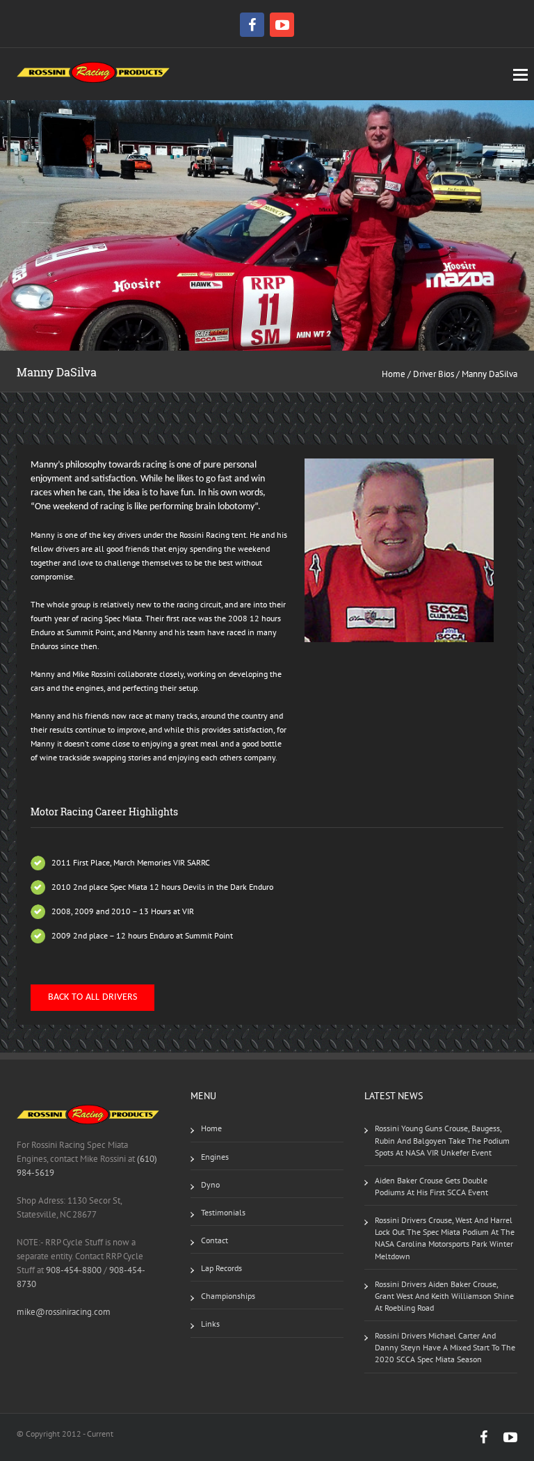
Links (210, 1323)
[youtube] (282, 25)
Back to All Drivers (92, 997)
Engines (215, 1156)
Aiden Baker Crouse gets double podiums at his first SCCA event (431, 1186)
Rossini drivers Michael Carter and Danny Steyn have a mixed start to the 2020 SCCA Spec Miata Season (445, 1347)
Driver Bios (433, 374)
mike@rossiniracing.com (64, 1312)
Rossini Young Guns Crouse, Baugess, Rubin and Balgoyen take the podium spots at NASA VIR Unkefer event (442, 1140)
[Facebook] (254, 25)
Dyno (210, 1184)
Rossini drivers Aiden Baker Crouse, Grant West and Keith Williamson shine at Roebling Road (444, 1296)
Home (393, 374)
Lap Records (221, 1268)
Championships (228, 1296)
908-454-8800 (74, 1270)
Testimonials (223, 1212)
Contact (214, 1240)
